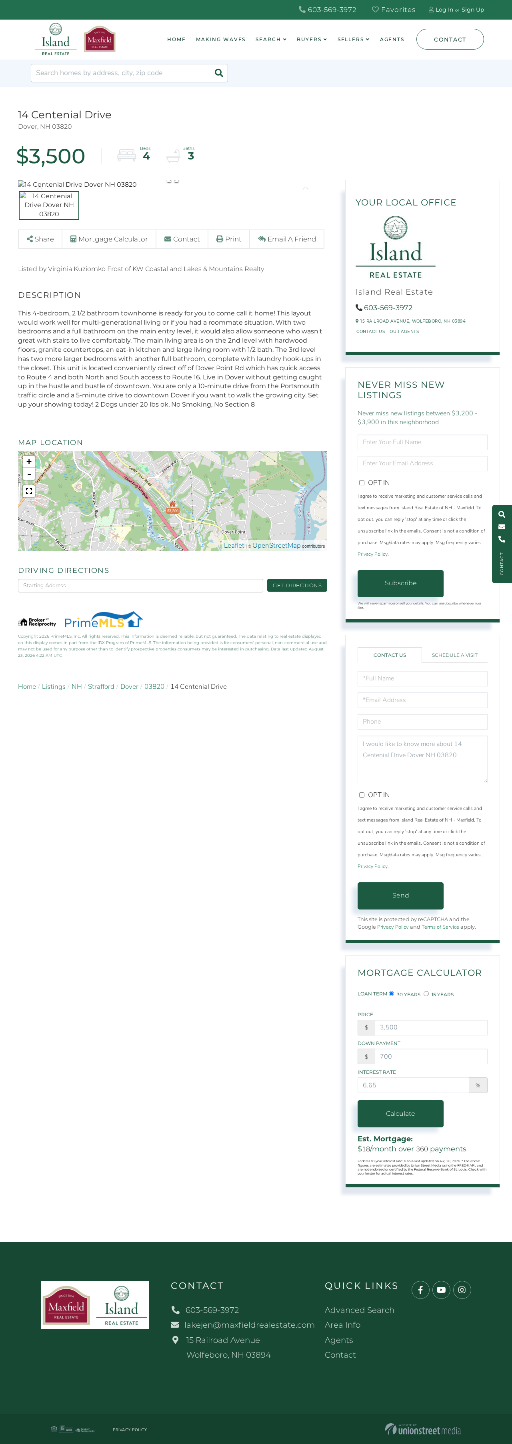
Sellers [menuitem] (351, 39)
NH (77, 686)
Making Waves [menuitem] (221, 39)
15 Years (442, 994)
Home (27, 686)
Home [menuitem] (176, 39)
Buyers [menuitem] (309, 39)
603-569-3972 (331, 10)
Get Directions (297, 585)
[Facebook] (420, 1290)
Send (400, 895)
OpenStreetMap (276, 545)
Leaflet (234, 545)
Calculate (400, 1113)
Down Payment (379, 1043)
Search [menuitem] (268, 39)
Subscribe (401, 583)
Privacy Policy (373, 554)
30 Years (408, 994)
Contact (450, 39)
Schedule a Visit (455, 655)
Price (365, 1014)
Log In (444, 9)
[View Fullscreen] (29, 491)
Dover (129, 686)
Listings (54, 686)
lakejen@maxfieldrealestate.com (249, 1325)
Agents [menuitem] (392, 39)
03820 (154, 686)
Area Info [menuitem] (342, 1325)
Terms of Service (440, 927)
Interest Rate (377, 1072)
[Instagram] (462, 1290)
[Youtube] (441, 1290)
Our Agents (404, 331)
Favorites (397, 10)
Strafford (101, 686)
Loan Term (372, 994)
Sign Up (473, 9)
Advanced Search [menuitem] (359, 1310)
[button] (219, 73)
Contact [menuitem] (340, 1355)
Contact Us (370, 331)
